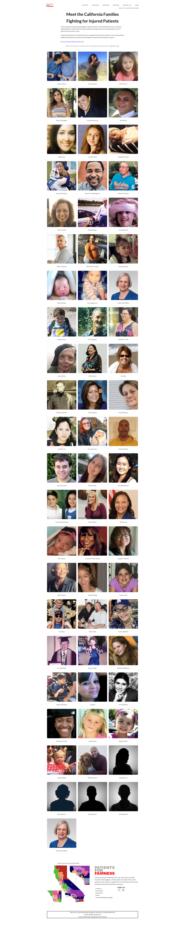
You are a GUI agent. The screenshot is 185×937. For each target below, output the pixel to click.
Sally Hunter (62, 595)
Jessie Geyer (92, 741)
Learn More (85, 5)
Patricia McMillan (123, 303)
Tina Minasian (92, 412)
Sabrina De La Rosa (92, 266)
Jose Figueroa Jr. (92, 303)
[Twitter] (123, 890)
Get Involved (116, 5)
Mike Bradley (92, 230)
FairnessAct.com (127, 5)
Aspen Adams (61, 778)
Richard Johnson (123, 193)
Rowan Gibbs (92, 668)
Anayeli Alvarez (123, 266)
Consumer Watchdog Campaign (104, 897)
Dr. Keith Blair (61, 668)
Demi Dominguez (61, 120)
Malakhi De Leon (123, 157)
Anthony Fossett (61, 741)
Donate (137, 5)
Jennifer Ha (61, 449)
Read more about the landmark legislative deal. (72, 41)
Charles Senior (123, 449)
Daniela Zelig (92, 595)
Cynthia (123, 376)
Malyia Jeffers (123, 741)
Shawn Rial (92, 632)
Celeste (92, 705)
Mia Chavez (61, 558)
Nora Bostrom (123, 230)
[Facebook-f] (119, 890)
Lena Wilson (62, 376)
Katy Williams (123, 705)
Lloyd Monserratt (92, 120)
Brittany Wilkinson (123, 668)
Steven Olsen (61, 84)
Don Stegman (92, 339)
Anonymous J (123, 778)
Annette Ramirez (61, 193)
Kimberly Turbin (123, 339)
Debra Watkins (123, 632)
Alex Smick (123, 120)
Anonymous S (92, 814)
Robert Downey (61, 412)
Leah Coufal (123, 595)
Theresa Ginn (61, 230)
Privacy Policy (99, 891)
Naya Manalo (61, 303)
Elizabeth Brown (123, 485)
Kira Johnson (92, 84)
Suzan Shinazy (123, 412)
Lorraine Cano (92, 449)
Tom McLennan (62, 485)
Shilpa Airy (61, 157)
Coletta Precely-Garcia (92, 558)
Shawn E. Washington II (92, 193)
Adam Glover (61, 339)
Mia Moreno (123, 84)
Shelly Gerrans (92, 778)
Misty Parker (92, 485)
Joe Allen (62, 632)
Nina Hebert (92, 522)
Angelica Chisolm (123, 558)
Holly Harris (92, 376)
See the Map (106, 5)
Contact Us (98, 888)
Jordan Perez (92, 157)
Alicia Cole (123, 522)
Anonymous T (61, 814)
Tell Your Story (95, 5)
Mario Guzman (61, 266)
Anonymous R (123, 814)
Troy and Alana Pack (61, 522)
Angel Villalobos (61, 705)
